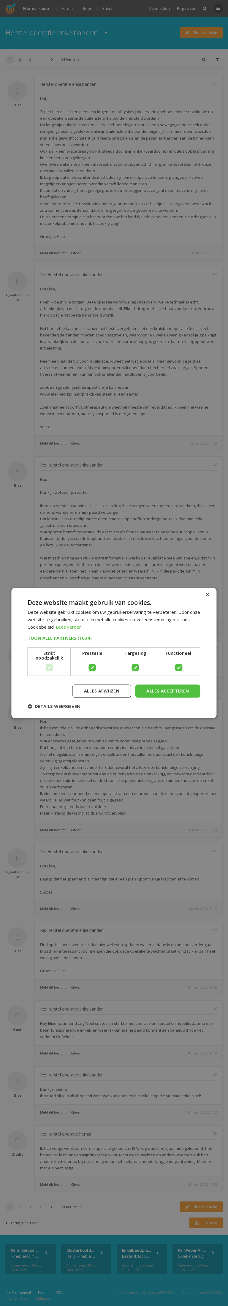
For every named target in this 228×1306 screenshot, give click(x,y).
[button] (114, 638)
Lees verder (68, 627)
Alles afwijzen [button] (102, 691)
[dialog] (114, 653)
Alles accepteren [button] (167, 691)
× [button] (207, 595)
